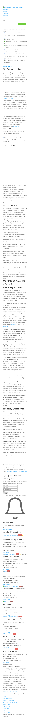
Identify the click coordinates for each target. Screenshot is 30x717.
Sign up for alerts (7, 529)
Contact (5, 19)
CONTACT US (6, 706)
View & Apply (6, 552)
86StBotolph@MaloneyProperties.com (17, 471)
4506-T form (6, 326)
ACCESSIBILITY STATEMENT (10, 702)
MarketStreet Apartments (13, 539)
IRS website (14, 324)
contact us (16, 126)
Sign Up (5, 493)
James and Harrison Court (13, 619)
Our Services (6, 17)
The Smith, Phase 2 (11, 651)
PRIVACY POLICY (7, 704)
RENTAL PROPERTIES (8, 700)
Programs (5, 13)
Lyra (4, 573)
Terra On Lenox (9, 636)
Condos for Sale (9, 495)
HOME (4, 697)
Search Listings (7, 11)
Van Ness (7, 604)
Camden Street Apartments (14, 589)
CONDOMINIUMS (7, 698)
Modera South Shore (11, 556)
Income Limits (6, 15)
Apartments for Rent (21, 495)
